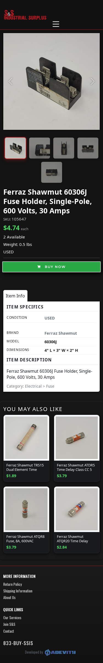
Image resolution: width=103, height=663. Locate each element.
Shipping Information (17, 591)
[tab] (15, 296)
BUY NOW (54, 267)
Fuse (50, 386)
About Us (9, 597)
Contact (8, 631)
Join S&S (9, 624)
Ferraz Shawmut (60, 333)
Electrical (34, 386)
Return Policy (12, 584)
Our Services (12, 617)
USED (8, 251)
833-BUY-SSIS (18, 642)
